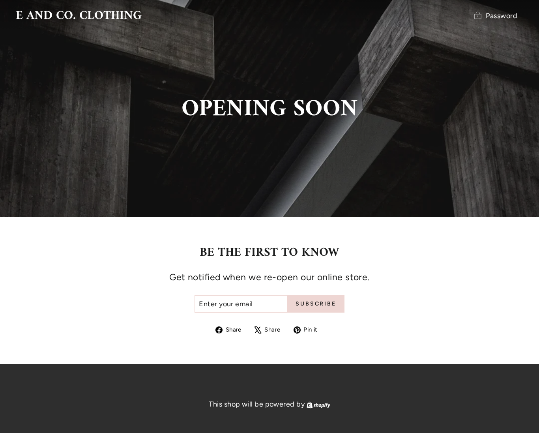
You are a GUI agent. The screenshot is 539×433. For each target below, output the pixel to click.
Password (501, 15)
